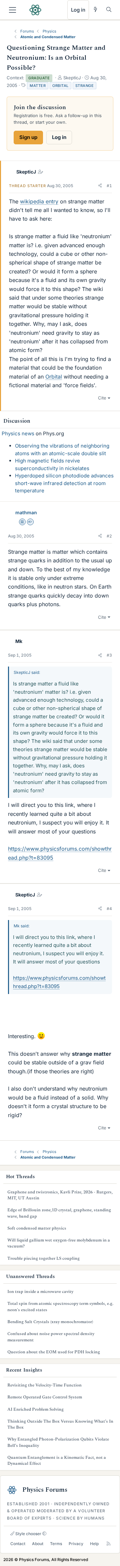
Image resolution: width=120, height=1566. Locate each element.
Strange (84, 85)
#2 (109, 536)
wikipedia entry (39, 201)
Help (94, 1543)
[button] (100, 186)
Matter (38, 85)
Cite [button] (102, 397)
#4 (109, 908)
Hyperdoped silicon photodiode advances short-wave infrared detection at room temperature (64, 483)
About (37, 1543)
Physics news (18, 433)
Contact (17, 1543)
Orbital (60, 85)
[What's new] (95, 9)
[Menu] (12, 10)
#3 (109, 655)
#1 (109, 185)
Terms (56, 1543)
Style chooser (27, 1533)
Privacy (76, 1543)
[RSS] (108, 1544)
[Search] (108, 9)
